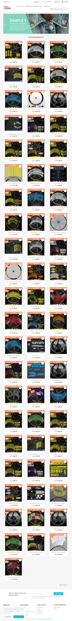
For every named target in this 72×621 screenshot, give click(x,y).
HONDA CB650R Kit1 (13, 478)
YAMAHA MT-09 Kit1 (13, 159)
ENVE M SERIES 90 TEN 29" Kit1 (13, 282)
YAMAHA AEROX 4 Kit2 (58, 257)
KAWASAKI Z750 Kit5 (58, 355)
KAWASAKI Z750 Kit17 (13, 528)
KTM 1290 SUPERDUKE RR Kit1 (36, 159)
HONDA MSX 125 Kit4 (36, 306)
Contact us (6, 2)
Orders (38, 609)
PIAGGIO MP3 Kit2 (36, 208)
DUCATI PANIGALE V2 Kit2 (36, 232)
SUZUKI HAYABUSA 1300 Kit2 (36, 552)
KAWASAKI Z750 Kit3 (58, 109)
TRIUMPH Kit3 (36, 405)
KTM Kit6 (58, 282)
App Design (49, 619)
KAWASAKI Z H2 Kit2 (58, 85)
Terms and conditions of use (27, 611)
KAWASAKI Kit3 (13, 405)
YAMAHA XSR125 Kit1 (13, 208)
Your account (41, 605)
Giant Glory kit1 (58, 478)
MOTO (22, 6)
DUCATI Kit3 (36, 528)
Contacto (47, 6)
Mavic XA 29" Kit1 (13, 257)
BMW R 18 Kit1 (13, 306)
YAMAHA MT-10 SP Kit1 (58, 429)
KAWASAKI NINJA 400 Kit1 (58, 60)
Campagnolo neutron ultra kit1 (58, 232)
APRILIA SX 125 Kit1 (36, 429)
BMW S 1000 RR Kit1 (58, 306)
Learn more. (9, 613)
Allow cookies (18, 617)
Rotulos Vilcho (33, 619)
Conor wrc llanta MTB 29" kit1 (58, 552)
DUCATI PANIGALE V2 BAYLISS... (36, 257)
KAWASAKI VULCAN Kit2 (35, 183)
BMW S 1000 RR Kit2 (58, 405)
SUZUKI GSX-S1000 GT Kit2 (13, 380)
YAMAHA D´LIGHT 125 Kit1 (13, 232)
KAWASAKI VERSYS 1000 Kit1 (13, 552)
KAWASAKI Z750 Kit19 (58, 380)
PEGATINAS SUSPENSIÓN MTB (33, 6)
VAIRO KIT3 (36, 355)
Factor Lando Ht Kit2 (58, 183)
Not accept (8, 617)
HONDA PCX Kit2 (36, 134)
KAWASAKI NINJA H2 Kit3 (58, 528)
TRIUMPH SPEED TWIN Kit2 (13, 355)
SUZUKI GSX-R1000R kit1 (58, 134)
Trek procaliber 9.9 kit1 (36, 380)
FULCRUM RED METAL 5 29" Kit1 (13, 134)
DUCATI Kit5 (13, 60)
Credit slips (40, 611)
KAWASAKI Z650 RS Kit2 (58, 208)
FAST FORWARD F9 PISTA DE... (36, 503)
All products (64, 585)
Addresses (39, 613)
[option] (36, 24)
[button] (8, 24)
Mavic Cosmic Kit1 (36, 109)
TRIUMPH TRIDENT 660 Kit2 (36, 331)
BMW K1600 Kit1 (13, 331)
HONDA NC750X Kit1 (13, 429)
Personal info (40, 607)
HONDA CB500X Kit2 (36, 478)
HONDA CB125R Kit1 (13, 454)
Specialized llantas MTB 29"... (58, 503)
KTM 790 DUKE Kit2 (36, 282)
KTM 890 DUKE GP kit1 (13, 503)
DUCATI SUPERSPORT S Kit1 (13, 577)
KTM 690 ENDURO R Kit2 (58, 331)
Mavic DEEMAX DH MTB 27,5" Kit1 (36, 454)
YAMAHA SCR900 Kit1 (58, 454)
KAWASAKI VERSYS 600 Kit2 (36, 60)
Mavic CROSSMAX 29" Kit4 (13, 85)
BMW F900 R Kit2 (13, 109)
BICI (17, 6)
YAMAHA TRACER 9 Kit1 (36, 85)
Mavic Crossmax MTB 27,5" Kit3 (13, 183)
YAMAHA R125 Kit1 (58, 159)
